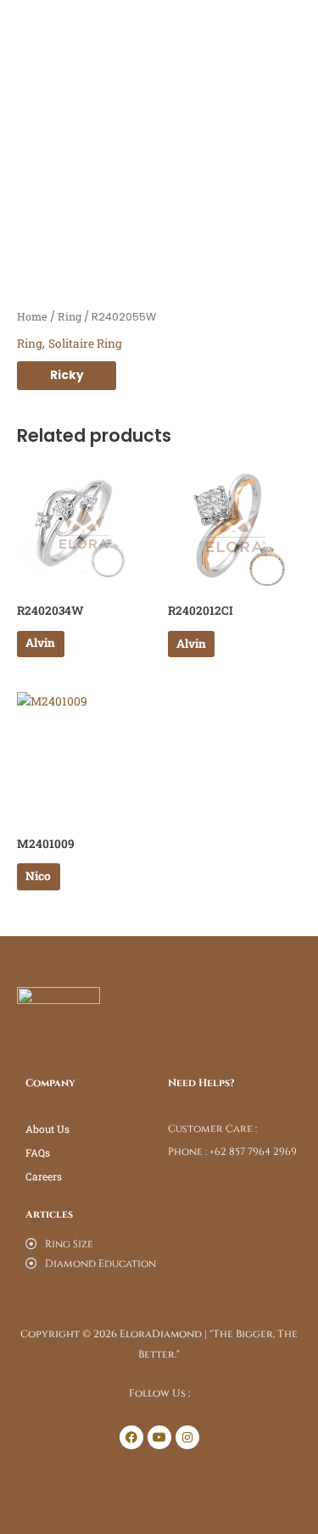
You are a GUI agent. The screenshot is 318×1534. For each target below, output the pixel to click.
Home (32, 316)
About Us (47, 1128)
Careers (43, 1176)
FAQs (37, 1152)
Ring (69, 316)
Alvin (40, 642)
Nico (38, 876)
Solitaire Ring (85, 343)
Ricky (67, 375)
